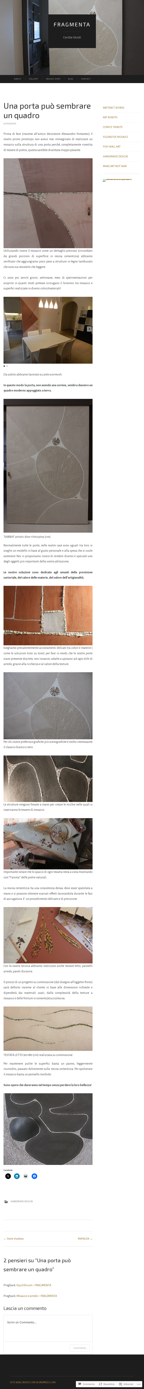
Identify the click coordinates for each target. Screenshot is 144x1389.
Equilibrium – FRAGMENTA (34, 1285)
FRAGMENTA (72, 24)
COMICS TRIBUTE (113, 127)
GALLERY (33, 79)
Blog (70, 79)
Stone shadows (14, 1238)
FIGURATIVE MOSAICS (115, 137)
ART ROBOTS (110, 117)
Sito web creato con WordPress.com (33, 1382)
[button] (89, 329)
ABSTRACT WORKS (113, 107)
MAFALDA (85, 1238)
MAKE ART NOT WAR (115, 166)
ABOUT (17, 79)
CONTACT (86, 79)
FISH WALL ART (111, 146)
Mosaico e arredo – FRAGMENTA (37, 1296)
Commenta (79, 1347)
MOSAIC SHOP (53, 79)
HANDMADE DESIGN (22, 1201)
